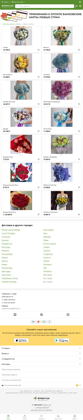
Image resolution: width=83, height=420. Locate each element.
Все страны (48, 281)
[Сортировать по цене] (76, 6)
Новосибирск (48, 230)
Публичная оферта (9, 374)
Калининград (7, 268)
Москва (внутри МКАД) (11, 230)
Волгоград (6, 247)
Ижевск (5, 257)
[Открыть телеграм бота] (41, 314)
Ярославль (47, 274)
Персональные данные (11, 369)
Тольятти (46, 257)
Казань (4, 264)
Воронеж (5, 250)
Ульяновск (47, 264)
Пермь (46, 240)
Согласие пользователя (11, 380)
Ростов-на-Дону (49, 243)
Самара (46, 247)
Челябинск (47, 271)
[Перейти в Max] (68, 314)
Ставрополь (48, 254)
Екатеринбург (7, 254)
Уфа (45, 268)
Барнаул (5, 240)
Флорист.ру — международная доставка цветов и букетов (41, 407)
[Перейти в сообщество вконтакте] (15, 314)
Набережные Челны (10, 278)
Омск (45, 233)
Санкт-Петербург (8, 233)
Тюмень (46, 261)
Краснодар (6, 271)
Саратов (46, 250)
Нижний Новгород (9, 281)
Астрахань (6, 236)
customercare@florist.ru (11, 308)
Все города (47, 278)
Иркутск (5, 261)
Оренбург (47, 236)
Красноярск (6, 274)
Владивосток (7, 243)
